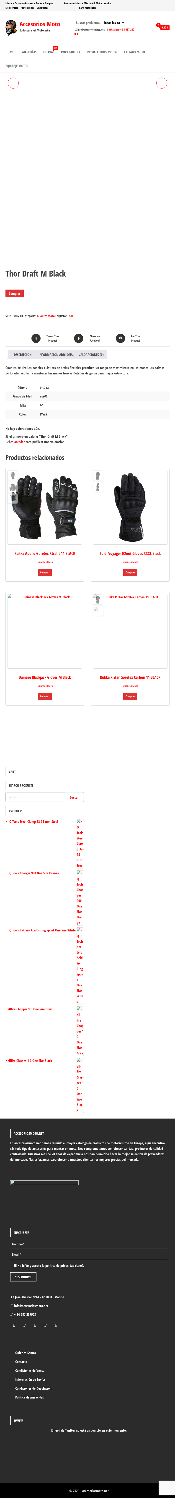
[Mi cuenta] (149, 27)
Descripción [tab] (22, 354)
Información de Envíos (30, 1379)
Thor (70, 316)
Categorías (28, 52)
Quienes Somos (25, 1352)
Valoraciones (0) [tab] (91, 354)
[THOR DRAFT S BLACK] (13, 83)
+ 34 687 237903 (25, 1314)
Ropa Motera (70, 52)
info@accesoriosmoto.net (31, 1305)
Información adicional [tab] (56, 354)
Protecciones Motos (102, 52)
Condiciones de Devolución (33, 1388)
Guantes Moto (46, 316)
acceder (19, 441)
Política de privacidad (29, 1397)
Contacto (21, 1361)
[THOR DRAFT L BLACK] (161, 83)
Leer (79, 1265)
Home (9, 52)
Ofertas (50, 50)
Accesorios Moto (40, 23)
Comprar (14, 293)
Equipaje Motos (16, 65)
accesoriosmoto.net (95, 1490)
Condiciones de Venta (29, 1370)
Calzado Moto (134, 52)
